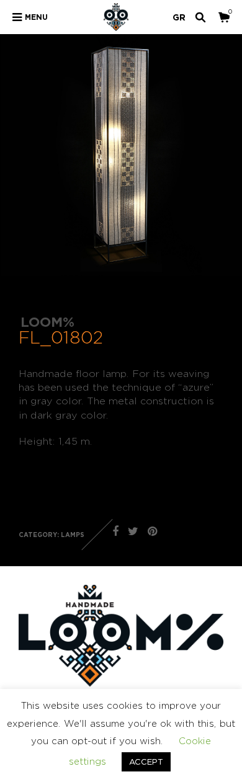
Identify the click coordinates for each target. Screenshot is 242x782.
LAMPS (72, 534)
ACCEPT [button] (146, 761)
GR (179, 17)
